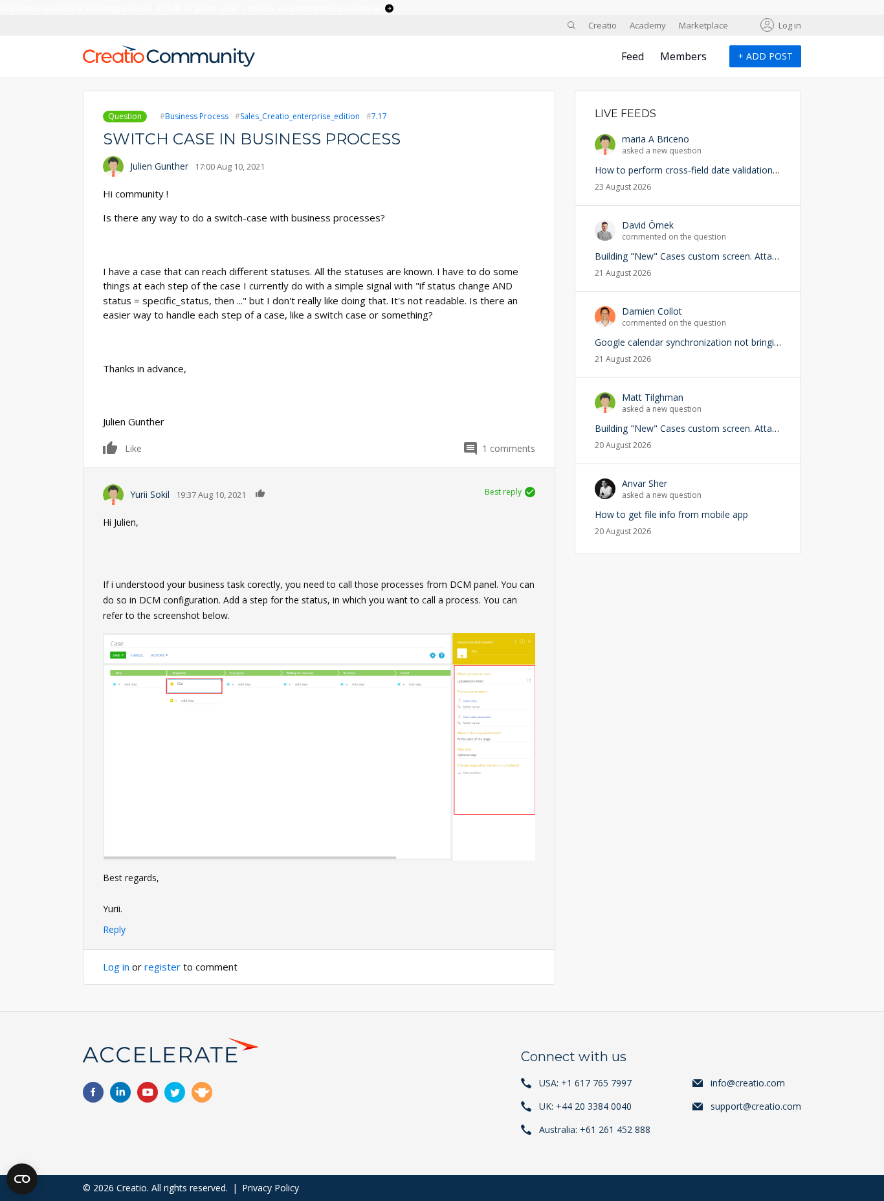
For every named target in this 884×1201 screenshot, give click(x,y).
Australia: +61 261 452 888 (594, 1129)
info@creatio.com (748, 1083)
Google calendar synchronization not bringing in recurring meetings (735, 342)
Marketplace (703, 25)
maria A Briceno (655, 139)
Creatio (602, 25)
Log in (790, 25)
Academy (648, 25)
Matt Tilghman (652, 397)
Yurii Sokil (150, 494)
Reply (114, 929)
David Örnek (648, 225)
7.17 (379, 116)
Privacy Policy (270, 1188)
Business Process (196, 116)
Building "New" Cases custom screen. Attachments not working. (729, 256)
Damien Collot (652, 311)
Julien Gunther (159, 166)
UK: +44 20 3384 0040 (585, 1106)
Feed (632, 56)
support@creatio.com (756, 1106)
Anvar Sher (644, 483)
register (162, 966)
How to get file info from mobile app (671, 514)
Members (683, 56)
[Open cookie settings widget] (22, 1179)
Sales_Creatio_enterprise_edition (300, 116)
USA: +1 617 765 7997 (585, 1083)
